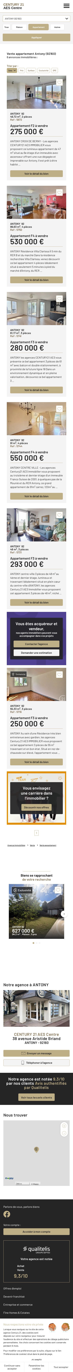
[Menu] (67, 5)
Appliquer (36, 37)
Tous (6, 27)
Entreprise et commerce (18, 1304)
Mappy (36, 1184)
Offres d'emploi (12, 1288)
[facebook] (6, 1214)
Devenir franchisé (14, 1296)
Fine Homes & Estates (16, 1312)
